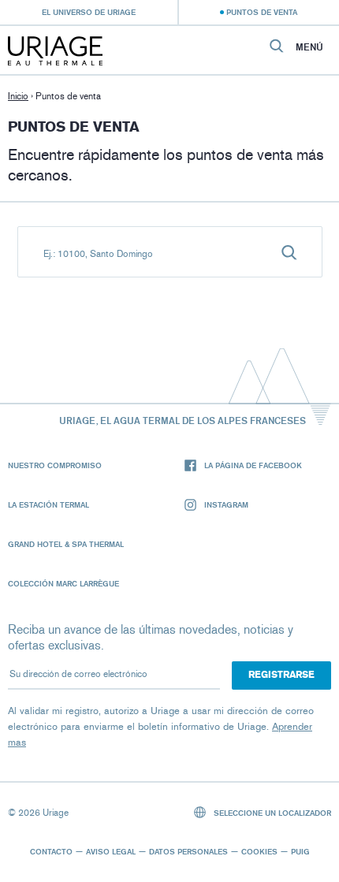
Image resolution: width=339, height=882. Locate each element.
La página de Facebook (253, 465)
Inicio (18, 96)
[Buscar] (289, 252)
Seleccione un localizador (271, 812)
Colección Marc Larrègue (63, 583)
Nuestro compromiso (55, 465)
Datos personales (188, 851)
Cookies (259, 851)
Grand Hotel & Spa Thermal (66, 544)
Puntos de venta (261, 12)
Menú (309, 47)
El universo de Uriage (89, 12)
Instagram (226, 504)
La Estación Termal (48, 504)
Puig (300, 851)
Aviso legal (111, 851)
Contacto (51, 851)
